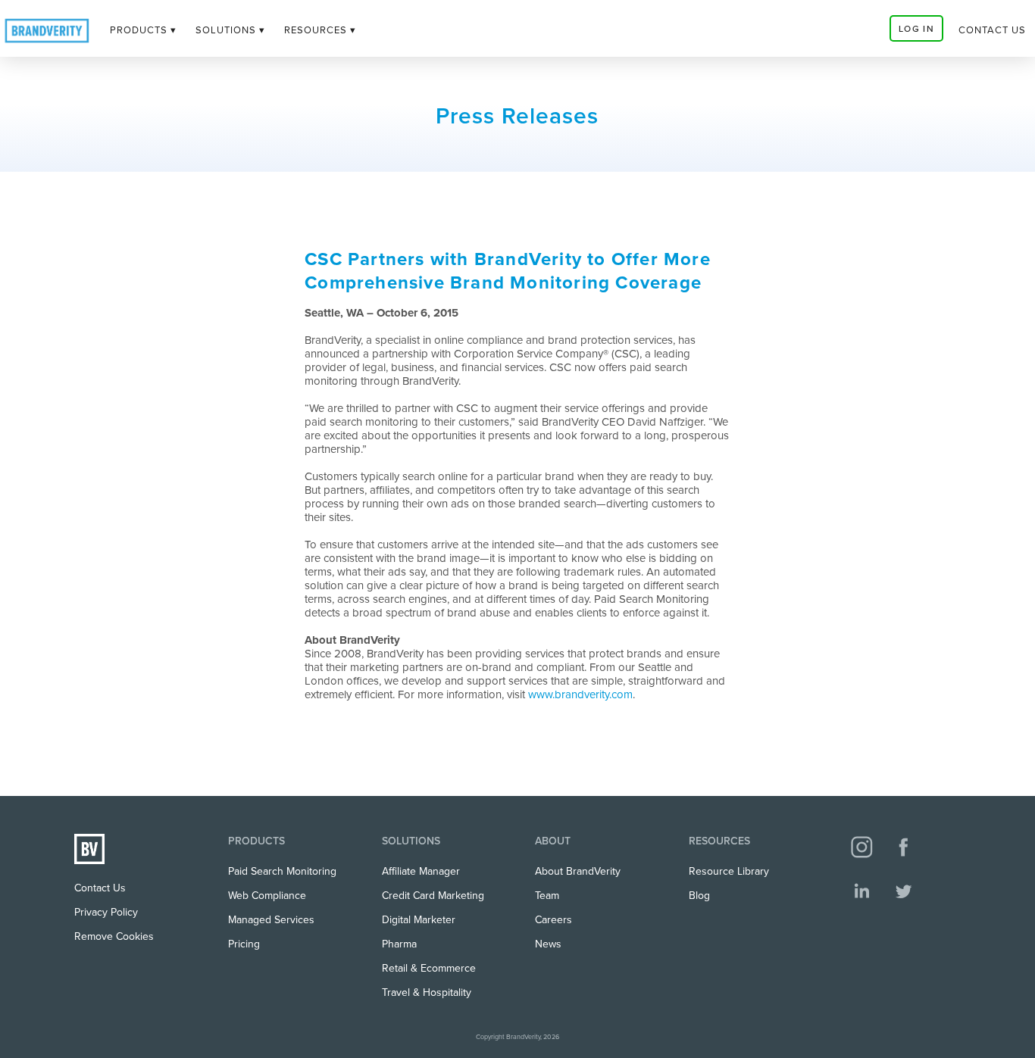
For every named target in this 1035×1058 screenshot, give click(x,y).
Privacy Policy (106, 912)
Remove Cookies (114, 936)
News (548, 944)
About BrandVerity (578, 871)
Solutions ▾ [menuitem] (230, 30)
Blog (699, 895)
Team (547, 895)
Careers (553, 919)
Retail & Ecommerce (429, 968)
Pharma (399, 944)
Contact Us (100, 888)
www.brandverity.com (580, 694)
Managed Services (271, 919)
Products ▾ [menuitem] (143, 30)
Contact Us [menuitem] (992, 30)
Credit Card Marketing (433, 895)
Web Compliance (267, 895)
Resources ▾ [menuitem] (320, 30)
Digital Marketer (418, 919)
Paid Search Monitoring (282, 871)
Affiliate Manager (421, 871)
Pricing (244, 944)
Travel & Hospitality (426, 992)
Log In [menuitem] (916, 28)
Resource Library (729, 871)
